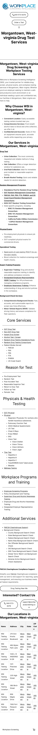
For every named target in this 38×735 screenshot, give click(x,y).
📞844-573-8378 (19, 15)
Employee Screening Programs (16, 491)
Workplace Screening (10, 730)
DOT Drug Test (10, 329)
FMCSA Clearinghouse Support (16, 527)
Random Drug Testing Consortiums (17, 342)
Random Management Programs (13, 185)
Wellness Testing (10, 468)
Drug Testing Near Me (19, 588)
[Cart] (34, 729)
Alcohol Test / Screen (12, 337)
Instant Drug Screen (11, 335)
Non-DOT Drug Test (11, 332)
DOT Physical (9, 413)
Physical (7, 415)
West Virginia (29, 636)
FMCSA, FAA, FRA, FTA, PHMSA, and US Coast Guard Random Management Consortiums (19, 198)
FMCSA (13, 574)
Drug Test (4, 151)
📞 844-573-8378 (9, 604)
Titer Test (7, 452)
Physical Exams (6, 229)
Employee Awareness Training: (16, 286)
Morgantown (22, 636)
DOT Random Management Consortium (19, 193)
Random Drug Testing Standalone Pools (19, 340)
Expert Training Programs (10, 265)
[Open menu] (19, 27)
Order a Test (19, 22)
